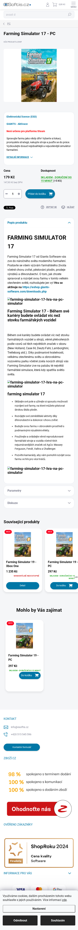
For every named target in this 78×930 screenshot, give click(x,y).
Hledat (69, 14)
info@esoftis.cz (19, 727)
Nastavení (39, 908)
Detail (22, 585)
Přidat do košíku (37, 193)
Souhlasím (58, 920)
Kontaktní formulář (22, 747)
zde (64, 900)
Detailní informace (18, 157)
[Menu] (73, 4)
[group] (39, 657)
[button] (24, 672)
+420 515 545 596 (21, 734)
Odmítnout (20, 920)
